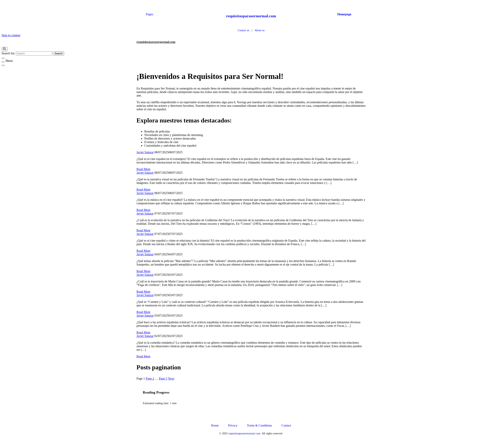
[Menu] (3, 61)
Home (215, 425)
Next (171, 378)
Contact (286, 425)
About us (260, 30)
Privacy (232, 425)
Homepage (344, 14)
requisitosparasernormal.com (251, 16)
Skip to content (11, 35)
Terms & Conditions (259, 425)
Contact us (243, 30)
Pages (149, 14)
